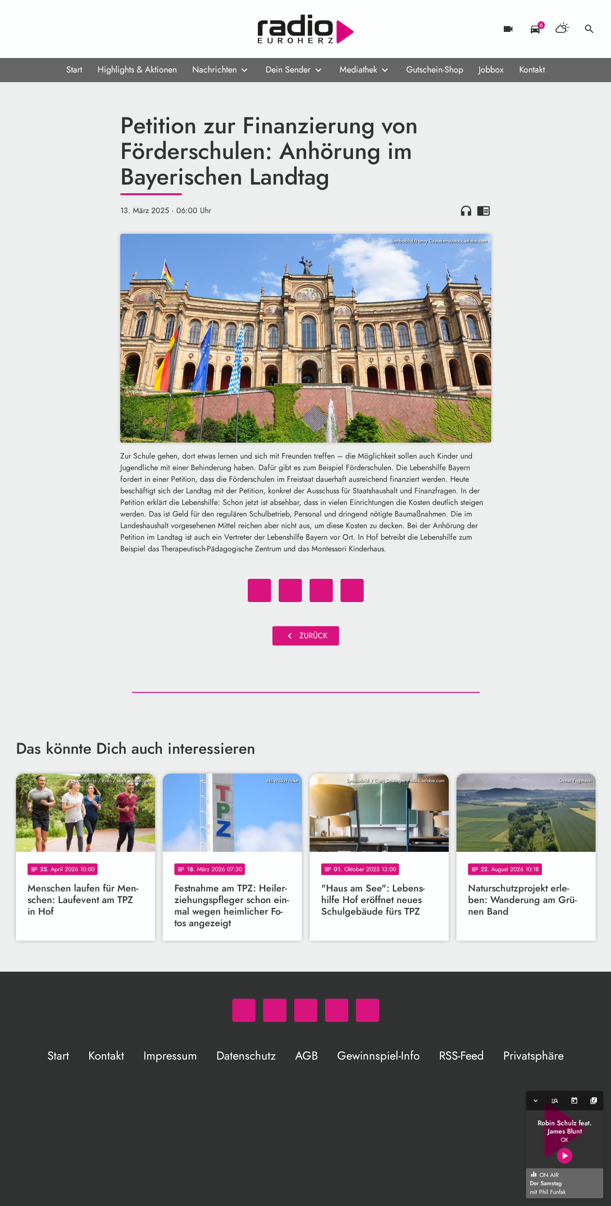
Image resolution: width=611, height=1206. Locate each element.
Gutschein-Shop (434, 69)
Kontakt (532, 69)
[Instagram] (64, 29)
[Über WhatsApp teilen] (321, 590)
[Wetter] (562, 29)
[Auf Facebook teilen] (259, 590)
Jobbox (491, 69)
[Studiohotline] (103, 29)
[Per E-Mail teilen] (352, 590)
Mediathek (358, 69)
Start (74, 69)
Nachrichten (214, 69)
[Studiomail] (83, 29)
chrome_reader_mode (483, 210)
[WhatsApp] (25, 29)
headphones (466, 210)
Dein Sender (288, 69)
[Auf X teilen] (290, 590)
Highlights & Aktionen (137, 69)
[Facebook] (45, 29)
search (589, 29)
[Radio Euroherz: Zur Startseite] (305, 29)
